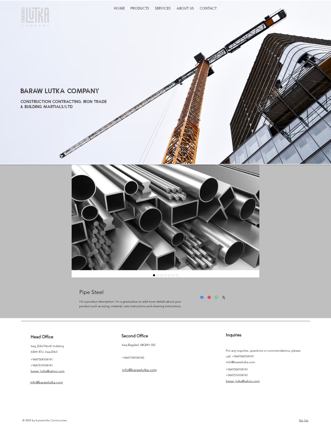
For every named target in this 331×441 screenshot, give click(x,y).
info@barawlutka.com (240, 362)
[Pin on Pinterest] (209, 297)
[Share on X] (223, 297)
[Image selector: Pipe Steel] (154, 275)
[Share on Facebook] (202, 297)
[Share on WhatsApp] (216, 297)
